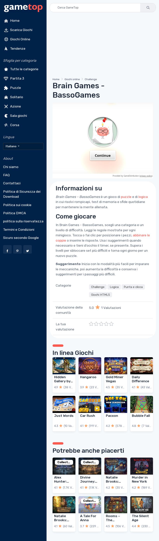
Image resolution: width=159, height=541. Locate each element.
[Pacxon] (115, 404)
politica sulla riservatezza (23, 221)
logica (143, 197)
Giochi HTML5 (100, 294)
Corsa (14, 125)
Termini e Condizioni (18, 229)
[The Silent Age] (141, 504)
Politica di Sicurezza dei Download (22, 194)
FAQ (6, 175)
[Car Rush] (90, 404)
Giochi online (72, 79)
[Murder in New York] (141, 466)
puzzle (126, 197)
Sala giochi (18, 116)
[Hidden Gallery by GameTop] (64, 365)
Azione (15, 106)
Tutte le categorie (23, 69)
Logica (114, 287)
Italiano (11, 146)
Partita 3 (16, 78)
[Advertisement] (103, 45)
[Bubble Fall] (141, 404)
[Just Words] (64, 404)
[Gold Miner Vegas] (115, 365)
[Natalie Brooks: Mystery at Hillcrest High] (115, 466)
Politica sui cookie (17, 205)
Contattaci (12, 183)
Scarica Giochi (20, 30)
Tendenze (17, 48)
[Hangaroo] (90, 365)
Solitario (16, 97)
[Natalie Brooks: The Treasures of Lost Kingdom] (64, 504)
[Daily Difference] (141, 365)
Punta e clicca (133, 287)
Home (14, 21)
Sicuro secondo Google (21, 238)
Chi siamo (10, 167)
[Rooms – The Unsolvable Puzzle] (115, 504)
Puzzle (15, 88)
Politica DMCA (14, 213)
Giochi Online (19, 39)
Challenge (91, 79)
